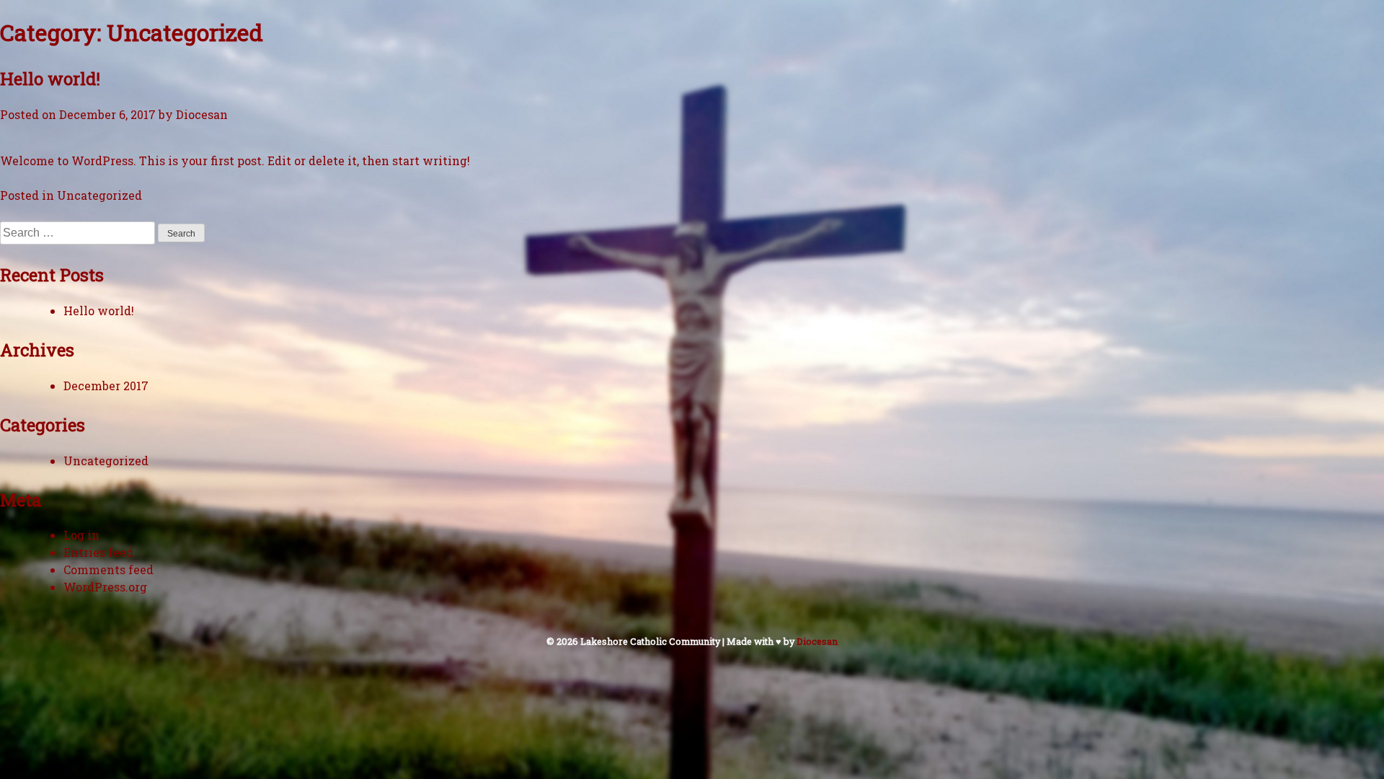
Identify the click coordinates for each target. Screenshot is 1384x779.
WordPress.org (105, 586)
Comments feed (108, 569)
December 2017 (105, 385)
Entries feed (98, 552)
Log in (81, 534)
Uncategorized (99, 195)
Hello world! (50, 78)
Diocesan (202, 114)
